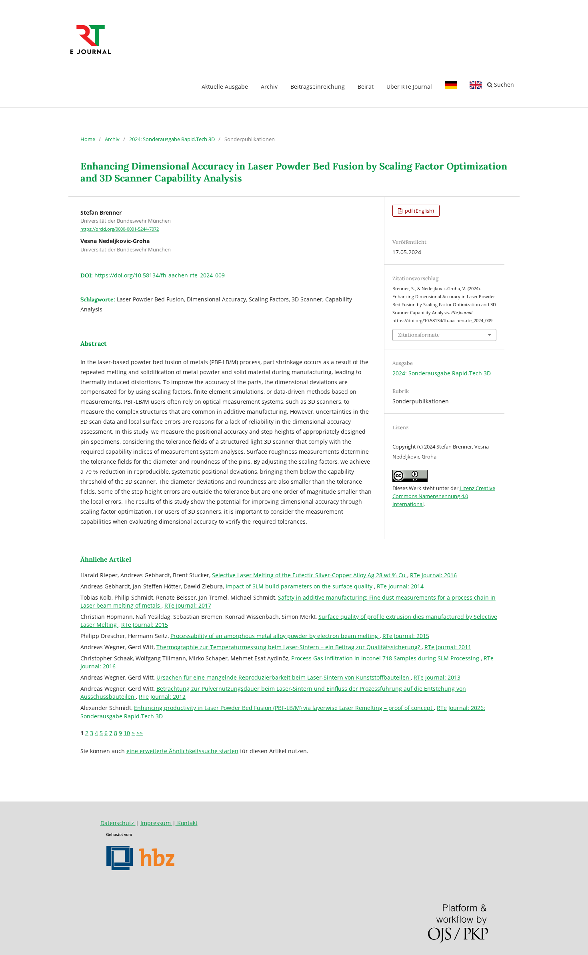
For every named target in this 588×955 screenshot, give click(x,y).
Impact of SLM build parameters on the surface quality (300, 586)
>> (139, 733)
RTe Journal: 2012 (162, 696)
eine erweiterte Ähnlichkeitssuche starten (182, 751)
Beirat (366, 86)
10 (127, 733)
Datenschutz (118, 823)
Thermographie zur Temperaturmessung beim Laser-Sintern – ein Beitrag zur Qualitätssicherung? (289, 647)
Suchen (503, 84)
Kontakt (187, 823)
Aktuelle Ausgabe (225, 86)
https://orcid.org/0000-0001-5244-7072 (119, 229)
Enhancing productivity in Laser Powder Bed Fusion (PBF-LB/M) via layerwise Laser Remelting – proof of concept (284, 708)
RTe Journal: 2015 (144, 624)
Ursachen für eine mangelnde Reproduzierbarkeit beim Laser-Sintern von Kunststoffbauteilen (283, 677)
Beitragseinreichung (317, 86)
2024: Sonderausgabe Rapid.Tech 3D (172, 139)
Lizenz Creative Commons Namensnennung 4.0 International (443, 496)
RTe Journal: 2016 (433, 575)
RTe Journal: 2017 (187, 605)
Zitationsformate (419, 334)
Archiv (269, 86)
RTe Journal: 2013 (437, 677)
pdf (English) (419, 210)
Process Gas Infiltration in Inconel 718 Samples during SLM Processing (386, 658)
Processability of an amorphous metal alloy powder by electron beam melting (275, 636)
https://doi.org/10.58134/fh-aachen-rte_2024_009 (159, 275)
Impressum (156, 823)
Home (87, 139)
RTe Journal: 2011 (447, 647)
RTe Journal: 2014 (400, 586)
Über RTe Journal (409, 86)
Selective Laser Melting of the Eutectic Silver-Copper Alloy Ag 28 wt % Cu (309, 575)
